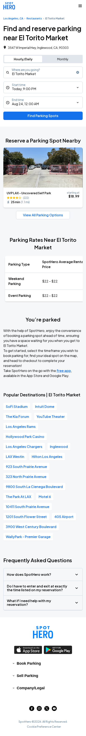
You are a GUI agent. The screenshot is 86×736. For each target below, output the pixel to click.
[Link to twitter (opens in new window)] (46, 709)
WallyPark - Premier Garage (28, 536)
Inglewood (59, 446)
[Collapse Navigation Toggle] (80, 5)
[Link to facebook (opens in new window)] (31, 709)
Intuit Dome (44, 406)
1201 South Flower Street (26, 516)
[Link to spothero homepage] (43, 632)
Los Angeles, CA (13, 18)
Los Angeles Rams (21, 426)
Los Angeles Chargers (24, 446)
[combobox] (43, 72)
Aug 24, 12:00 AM (25, 104)
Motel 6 (45, 496)
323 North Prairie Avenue (26, 476)
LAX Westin (15, 456)
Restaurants (34, 18)
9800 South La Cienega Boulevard (34, 486)
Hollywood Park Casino (25, 436)
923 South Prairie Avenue (26, 466)
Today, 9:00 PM (24, 89)
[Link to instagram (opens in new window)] (39, 709)
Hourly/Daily (23, 59)
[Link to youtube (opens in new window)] (54, 709)
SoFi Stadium (17, 406)
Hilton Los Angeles (47, 456)
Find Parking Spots (43, 115)
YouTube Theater (51, 416)
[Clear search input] (77, 72)
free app (64, 370)
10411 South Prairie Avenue (27, 506)
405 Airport (63, 516)
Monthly (62, 59)
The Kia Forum (17, 416)
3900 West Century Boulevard (31, 526)
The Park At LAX (18, 496)
